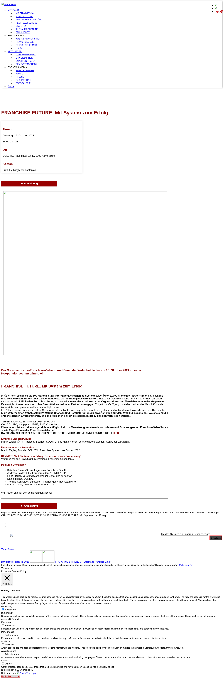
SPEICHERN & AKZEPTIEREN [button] (17, 669)
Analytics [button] (5, 641)
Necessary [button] (6, 606)
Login (217, 11)
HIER (116, 433)
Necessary (10, 609)
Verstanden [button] (6, 568)
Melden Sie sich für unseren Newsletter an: (185, 534)
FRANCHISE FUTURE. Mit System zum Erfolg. (55, 112)
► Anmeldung (29, 183)
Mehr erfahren (186, 564)
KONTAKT (13, 520)
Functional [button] (6, 622)
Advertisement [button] (8, 650)
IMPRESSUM (15, 523)
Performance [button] (7, 631)
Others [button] (4, 660)
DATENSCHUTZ (16, 526)
